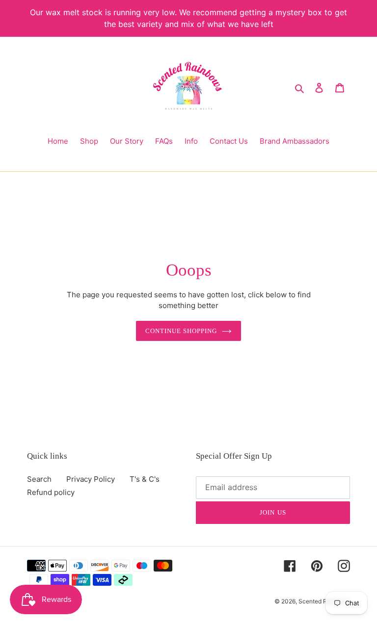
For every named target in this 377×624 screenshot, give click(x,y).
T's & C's (145, 479)
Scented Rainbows (324, 601)
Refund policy (51, 492)
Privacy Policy (90, 479)
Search (39, 479)
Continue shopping (181, 331)
